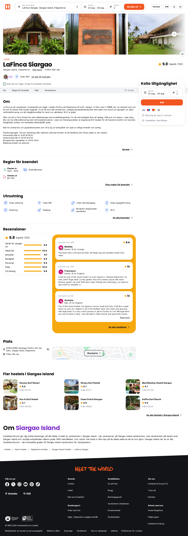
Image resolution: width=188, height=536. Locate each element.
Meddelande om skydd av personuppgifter (24, 531)
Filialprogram (153, 517)
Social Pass (113, 484)
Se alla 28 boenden (41, 77)
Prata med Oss (74, 510)
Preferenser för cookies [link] (131, 531)
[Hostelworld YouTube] (26, 484)
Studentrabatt (113, 517)
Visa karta (37, 69)
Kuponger (68, 531)
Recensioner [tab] (50, 90)
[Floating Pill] (174, 34)
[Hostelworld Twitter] (13, 484)
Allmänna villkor (53, 531)
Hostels (71, 484)
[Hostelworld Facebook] (7, 484)
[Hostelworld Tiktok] (38, 484)
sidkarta (114, 531)
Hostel (6, 59)
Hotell (70, 490)
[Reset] (77, 7)
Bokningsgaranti (115, 497)
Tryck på (152, 490)
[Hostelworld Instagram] (19, 484)
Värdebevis (82, 531)
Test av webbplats (99, 531)
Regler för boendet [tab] (20, 90)
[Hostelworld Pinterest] (32, 484)
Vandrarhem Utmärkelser (118, 504)
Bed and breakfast (76, 497)
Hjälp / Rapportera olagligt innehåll (83, 517)
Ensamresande (114, 510)
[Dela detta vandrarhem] (182, 54)
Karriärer (151, 497)
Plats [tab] (37, 90)
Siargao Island (10, 69)
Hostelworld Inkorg (156, 524)
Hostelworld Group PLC (158, 484)
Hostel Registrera (155, 510)
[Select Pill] (174, 6)
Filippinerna (24, 69)
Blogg (110, 490)
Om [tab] (4, 90)
